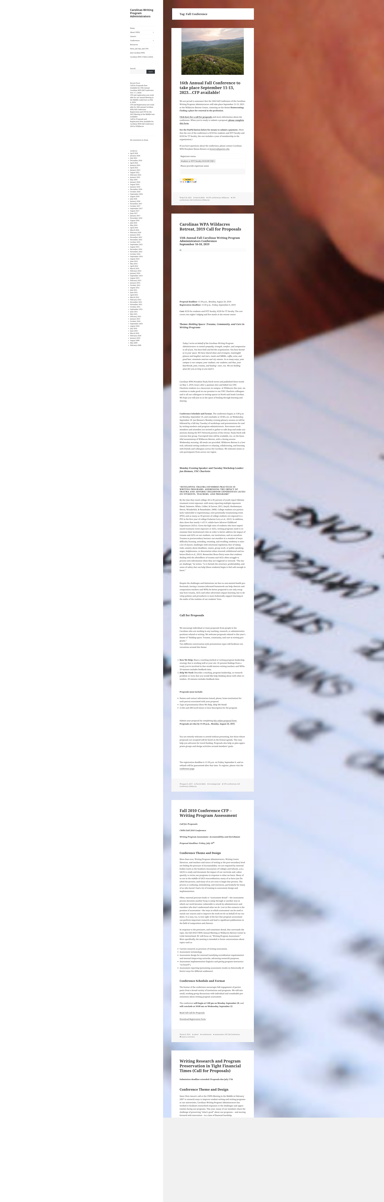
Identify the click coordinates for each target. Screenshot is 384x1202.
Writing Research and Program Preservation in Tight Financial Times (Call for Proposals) (210, 1065)
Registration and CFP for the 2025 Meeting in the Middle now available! (142, 114)
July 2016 (133, 223)
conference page (187, 768)
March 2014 (134, 268)
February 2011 (135, 316)
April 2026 (134, 153)
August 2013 (134, 278)
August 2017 (134, 211)
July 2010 (133, 328)
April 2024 (134, 163)
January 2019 (135, 187)
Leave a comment (188, 1037)
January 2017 (135, 216)
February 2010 (135, 336)
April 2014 (134, 266)
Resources (134, 44)
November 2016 (136, 218)
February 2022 (135, 175)
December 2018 (136, 189)
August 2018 (134, 196)
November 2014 (136, 252)
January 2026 (135, 156)
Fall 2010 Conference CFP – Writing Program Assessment (208, 813)
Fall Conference (196, 200)
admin (196, 1034)
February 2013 (135, 280)
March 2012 (134, 297)
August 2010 (134, 326)
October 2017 (135, 206)
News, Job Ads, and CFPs (139, 49)
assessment (219, 1034)
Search (133, 68)
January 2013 (135, 283)
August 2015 (134, 247)
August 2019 (134, 184)
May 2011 (133, 314)
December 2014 (136, 249)
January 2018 (135, 201)
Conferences (135, 40)
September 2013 (136, 276)
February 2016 (135, 232)
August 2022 (134, 172)
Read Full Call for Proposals (192, 1012)
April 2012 (134, 295)
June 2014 (134, 261)
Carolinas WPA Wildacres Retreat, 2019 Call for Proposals (210, 226)
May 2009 (133, 343)
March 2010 (134, 333)
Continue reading (189, 1160)
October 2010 (135, 321)
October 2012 (135, 285)
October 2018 (135, 192)
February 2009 (135, 345)
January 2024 (135, 165)
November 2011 (136, 304)
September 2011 (136, 309)
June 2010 (134, 331)
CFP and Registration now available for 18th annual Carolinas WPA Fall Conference (142, 107)
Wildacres (225, 197)
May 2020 (133, 180)
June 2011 (134, 312)
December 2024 (136, 160)
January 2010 (135, 338)
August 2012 (134, 288)
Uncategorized (214, 784)
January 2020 (135, 182)
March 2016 (134, 230)
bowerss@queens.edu (219, 149)
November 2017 (136, 204)
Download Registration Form (193, 1019)
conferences (216, 197)
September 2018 (136, 194)
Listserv (133, 36)
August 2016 (134, 220)
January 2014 (135, 273)
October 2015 (135, 242)
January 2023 (135, 170)
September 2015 (136, 244)
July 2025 (133, 158)
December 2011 (136, 302)
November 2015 (136, 240)
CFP (209, 197)
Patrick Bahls (200, 197)
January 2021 (135, 177)
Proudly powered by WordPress (192, 1197)
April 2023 (134, 168)
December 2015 (136, 237)
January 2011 (135, 319)
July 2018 (133, 199)
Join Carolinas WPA (137, 53)
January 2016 (135, 235)
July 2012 (133, 290)
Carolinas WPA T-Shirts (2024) (141, 57)
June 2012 (134, 292)
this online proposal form (225, 720)
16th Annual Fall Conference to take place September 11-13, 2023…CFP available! (210, 87)
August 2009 (134, 340)
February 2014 (135, 271)
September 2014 (136, 256)
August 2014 (134, 259)
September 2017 (136, 208)
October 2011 (135, 307)
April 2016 (134, 228)
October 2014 (135, 254)
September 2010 (136, 324)
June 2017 (134, 213)
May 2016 (133, 225)
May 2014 (133, 264)
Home (132, 28)
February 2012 (135, 300)
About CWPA (135, 32)
